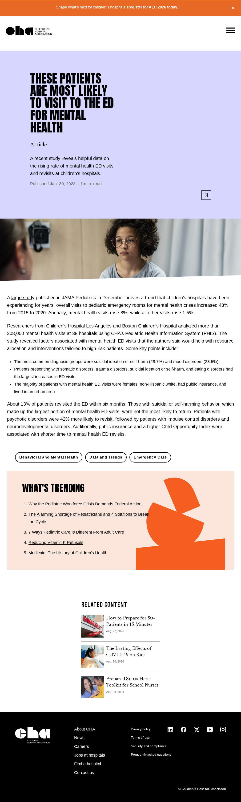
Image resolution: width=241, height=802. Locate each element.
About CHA (84, 729)
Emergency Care (150, 457)
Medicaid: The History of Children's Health (67, 553)
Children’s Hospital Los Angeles (79, 325)
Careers (81, 746)
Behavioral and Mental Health (48, 457)
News (79, 737)
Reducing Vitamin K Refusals (55, 542)
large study (22, 297)
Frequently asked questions (151, 754)
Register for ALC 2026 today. (152, 7)
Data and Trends (105, 457)
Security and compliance (149, 746)
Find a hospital (87, 764)
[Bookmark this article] (206, 195)
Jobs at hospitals (89, 755)
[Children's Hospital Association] (32, 735)
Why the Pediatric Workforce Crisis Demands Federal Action (84, 504)
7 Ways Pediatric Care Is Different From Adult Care (76, 532)
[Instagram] (170, 729)
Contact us (84, 772)
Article (38, 145)
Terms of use (140, 737)
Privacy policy (141, 729)
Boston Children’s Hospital (149, 325)
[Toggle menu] (230, 30)
